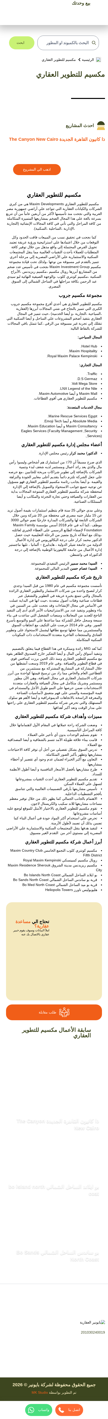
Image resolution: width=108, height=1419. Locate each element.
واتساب (43, 1410)
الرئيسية (88, 60)
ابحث (20, 43)
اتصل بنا (74, 1410)
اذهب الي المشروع (37, 169)
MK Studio (40, 1392)
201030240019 (93, 1332)
